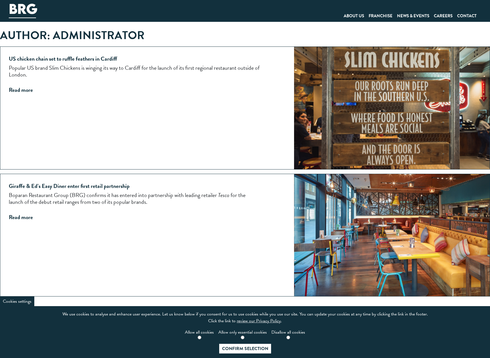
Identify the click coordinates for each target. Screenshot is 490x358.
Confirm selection (245, 348)
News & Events (413, 16)
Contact (467, 16)
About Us (354, 16)
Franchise (380, 16)
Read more (21, 89)
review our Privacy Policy (259, 320)
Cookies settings (17, 301)
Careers (443, 16)
